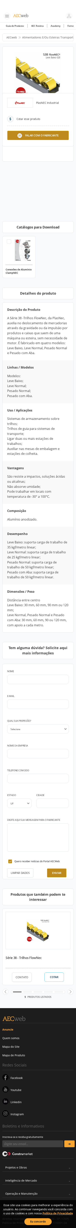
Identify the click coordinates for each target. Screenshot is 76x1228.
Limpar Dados (20, 873)
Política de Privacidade (57, 1213)
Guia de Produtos (15, 26)
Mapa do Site (10, 1047)
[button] (5, 992)
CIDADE (40, 795)
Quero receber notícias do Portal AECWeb (37, 861)
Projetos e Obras (16, 1167)
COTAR (54, 977)
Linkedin (16, 1102)
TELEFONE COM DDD (18, 770)
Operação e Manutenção (21, 1193)
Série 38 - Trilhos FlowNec (24, 958)
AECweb (11, 37)
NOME (10, 671)
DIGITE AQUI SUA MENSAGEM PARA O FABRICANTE (33, 820)
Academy (55, 26)
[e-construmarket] (17, 1153)
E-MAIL (10, 696)
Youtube (16, 1090)
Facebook (17, 1078)
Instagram (17, 1114)
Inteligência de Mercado (21, 1180)
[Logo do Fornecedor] (20, 103)
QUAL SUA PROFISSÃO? (19, 720)
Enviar (56, 873)
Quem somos (10, 1038)
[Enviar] (69, 1143)
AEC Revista (37, 26)
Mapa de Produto (13, 1055)
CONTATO (22, 977)
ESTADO (11, 795)
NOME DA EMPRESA (17, 745)
